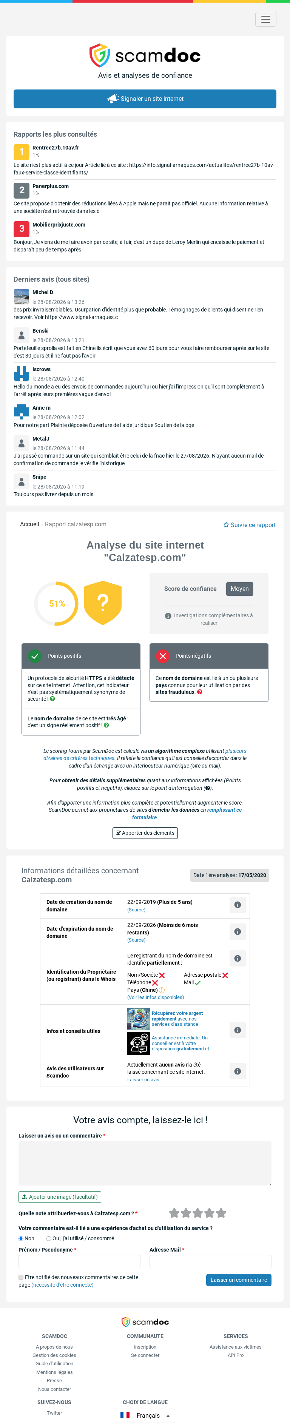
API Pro (236, 1355)
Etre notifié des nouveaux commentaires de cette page (78, 1281)
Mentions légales (54, 1372)
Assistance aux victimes (236, 1347)
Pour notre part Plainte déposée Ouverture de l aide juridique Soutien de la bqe (104, 425)
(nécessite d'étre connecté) (62, 1285)
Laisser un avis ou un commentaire (62, 1136)
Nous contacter (54, 1389)
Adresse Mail (167, 1250)
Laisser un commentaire (239, 1280)
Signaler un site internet (152, 98)
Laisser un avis (143, 1079)
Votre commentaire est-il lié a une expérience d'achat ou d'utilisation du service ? (116, 1228)
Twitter (54, 1413)
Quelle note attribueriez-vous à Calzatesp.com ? (78, 1213)
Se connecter (145, 1355)
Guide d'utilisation (54, 1363)
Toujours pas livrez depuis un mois (53, 494)
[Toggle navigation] (265, 19)
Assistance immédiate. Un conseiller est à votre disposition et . (180, 1043)
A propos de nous (54, 1347)
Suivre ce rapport (253, 525)
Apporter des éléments (147, 833)
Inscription (145, 1347)
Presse (54, 1380)
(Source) (136, 910)
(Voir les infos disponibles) (155, 997)
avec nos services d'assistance (177, 1019)
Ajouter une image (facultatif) (62, 1197)
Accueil (29, 524)
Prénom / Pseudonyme (47, 1250)
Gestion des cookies (54, 1355)
